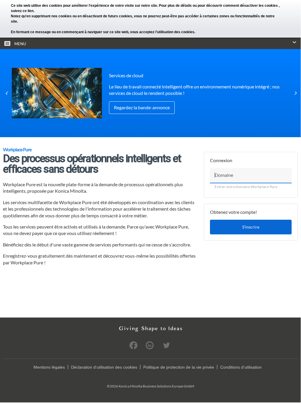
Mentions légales (49, 367)
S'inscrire (250, 226)
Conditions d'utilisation (241, 367)
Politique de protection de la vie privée (178, 367)
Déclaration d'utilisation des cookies (104, 367)
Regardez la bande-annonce (142, 107)
